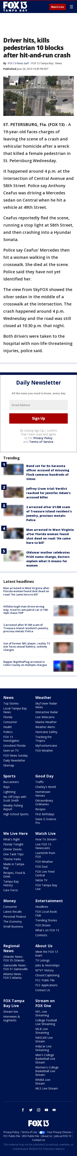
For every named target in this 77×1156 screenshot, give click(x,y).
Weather (43, 697)
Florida (7, 717)
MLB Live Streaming (42, 1031)
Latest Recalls (12, 912)
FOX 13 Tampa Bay (42, 63)
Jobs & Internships (47, 965)
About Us (43, 945)
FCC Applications (46, 985)
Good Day (44, 775)
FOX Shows (43, 925)
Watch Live (57, 7)
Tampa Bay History (11, 883)
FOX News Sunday (15, 755)
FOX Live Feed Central (44, 873)
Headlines (41, 907)
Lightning (9, 792)
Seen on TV (10, 750)
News (58, 63)
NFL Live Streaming (42, 1013)
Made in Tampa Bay (13, 866)
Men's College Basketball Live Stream (45, 1058)
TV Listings (42, 960)
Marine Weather (46, 722)
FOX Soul (41, 866)
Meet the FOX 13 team (46, 953)
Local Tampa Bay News (15, 710)
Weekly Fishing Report (13, 807)
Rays (6, 787)
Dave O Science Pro (45, 821)
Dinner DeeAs (12, 849)
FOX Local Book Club (46, 913)
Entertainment (49, 900)
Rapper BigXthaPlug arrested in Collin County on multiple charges (25, 663)
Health (7, 727)
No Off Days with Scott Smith (14, 798)
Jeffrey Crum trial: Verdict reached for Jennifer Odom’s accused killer (48, 493)
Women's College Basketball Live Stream (47, 1071)
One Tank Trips (13, 854)
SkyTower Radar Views (46, 705)
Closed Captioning (47, 975)
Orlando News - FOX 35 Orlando (13, 958)
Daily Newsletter (14, 760)
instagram (38, 1110)
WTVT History (44, 970)
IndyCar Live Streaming (43, 1048)
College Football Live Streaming (46, 1022)
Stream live (10, 1011)
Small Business (13, 926)
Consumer (10, 722)
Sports (9, 775)
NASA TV (41, 880)
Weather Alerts (45, 727)
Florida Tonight (13, 844)
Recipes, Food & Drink (14, 874)
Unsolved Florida (14, 745)
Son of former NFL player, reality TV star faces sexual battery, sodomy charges (26, 647)
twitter (31, 1110)
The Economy (12, 921)
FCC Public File (45, 980)
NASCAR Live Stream (44, 1039)
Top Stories (11, 703)
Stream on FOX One (45, 1003)
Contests (41, 935)
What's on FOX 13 (47, 930)
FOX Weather (44, 750)
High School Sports (16, 814)
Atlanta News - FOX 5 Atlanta (13, 976)
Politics (8, 732)
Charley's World (45, 787)
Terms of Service (41, 442)
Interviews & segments (11, 1018)
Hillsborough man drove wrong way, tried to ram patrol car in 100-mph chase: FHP (25, 610)
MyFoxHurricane (46, 745)
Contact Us (42, 990)
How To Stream (45, 839)
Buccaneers (11, 782)
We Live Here (15, 833)
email (54, 1110)
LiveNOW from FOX (45, 855)
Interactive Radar (46, 712)
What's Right (11, 839)
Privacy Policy (43, 438)
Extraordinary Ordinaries (44, 802)
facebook (23, 1110)
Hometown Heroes (42, 793)
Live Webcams (45, 717)
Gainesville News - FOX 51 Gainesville (15, 967)
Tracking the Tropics (43, 739)
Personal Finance (14, 916)
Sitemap (8, 765)
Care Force (10, 890)
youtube (46, 1110)
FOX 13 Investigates (11, 739)
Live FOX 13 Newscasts (43, 846)
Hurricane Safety (46, 732)
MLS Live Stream (46, 1088)
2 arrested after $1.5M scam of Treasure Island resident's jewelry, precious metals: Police (26, 628)
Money (9, 900)
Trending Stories (46, 920)
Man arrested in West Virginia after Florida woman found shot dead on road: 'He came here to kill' (26, 591)
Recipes (40, 809)
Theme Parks (12, 859)
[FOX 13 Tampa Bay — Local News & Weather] (15, 7)
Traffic (39, 782)
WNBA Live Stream (42, 1081)
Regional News (11, 948)
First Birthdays (44, 814)
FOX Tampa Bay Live (46, 887)
